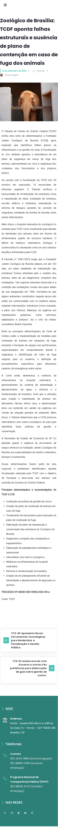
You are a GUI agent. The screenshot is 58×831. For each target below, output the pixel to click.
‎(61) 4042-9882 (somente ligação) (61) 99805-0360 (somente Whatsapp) (31, 763)
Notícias (41, 71)
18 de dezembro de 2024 (14, 71)
